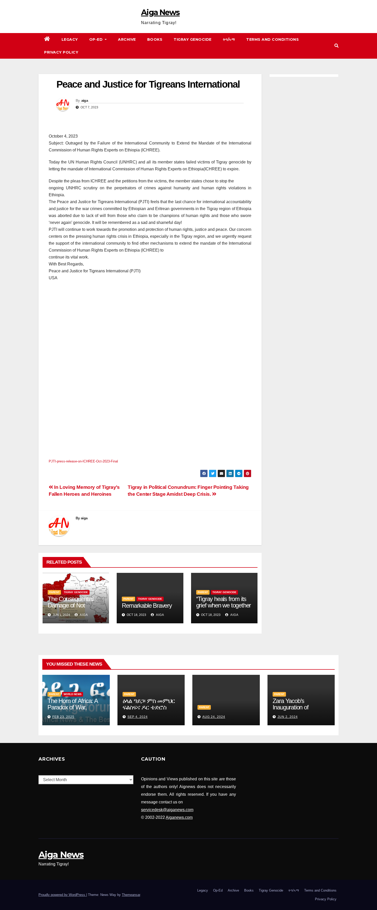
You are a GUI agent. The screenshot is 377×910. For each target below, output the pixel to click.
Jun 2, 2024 (287, 717)
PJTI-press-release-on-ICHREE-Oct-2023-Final (83, 461)
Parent (54, 592)
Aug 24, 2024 (213, 717)
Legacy (70, 39)
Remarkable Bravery (147, 605)
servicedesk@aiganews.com (167, 810)
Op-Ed (96, 39)
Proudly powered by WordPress (62, 895)
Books (155, 39)
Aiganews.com (179, 817)
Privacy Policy (61, 52)
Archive (127, 39)
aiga (84, 100)
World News (73, 694)
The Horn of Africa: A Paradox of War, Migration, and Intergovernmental (72, 710)
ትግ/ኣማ (229, 39)
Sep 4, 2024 (137, 717)
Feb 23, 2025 (63, 717)
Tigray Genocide (193, 39)
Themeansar (131, 895)
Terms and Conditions (272, 39)
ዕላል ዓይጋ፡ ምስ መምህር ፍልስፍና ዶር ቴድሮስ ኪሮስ (149, 707)
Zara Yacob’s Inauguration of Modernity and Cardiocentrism (291, 710)
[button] (336, 46)
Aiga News (160, 12)
